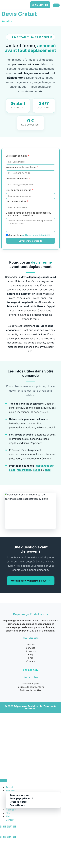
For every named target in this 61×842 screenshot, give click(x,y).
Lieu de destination (16, 201)
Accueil (5, 21)
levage (36, 469)
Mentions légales (31, 683)
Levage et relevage (19, 801)
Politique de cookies (30, 690)
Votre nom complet (16, 156)
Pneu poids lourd (18, 805)
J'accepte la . (29, 235)
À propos (30, 651)
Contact (30, 661)
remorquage (24, 469)
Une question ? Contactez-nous (29, 580)
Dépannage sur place (20, 794)
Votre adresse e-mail (17, 178)
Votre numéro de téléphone (21, 167)
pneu (48, 469)
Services (30, 647)
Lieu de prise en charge (19, 190)
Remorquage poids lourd (21, 798)
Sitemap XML (30, 669)
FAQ (30, 658)
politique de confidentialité (36, 235)
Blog (30, 654)
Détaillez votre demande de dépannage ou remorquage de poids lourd (28, 214)
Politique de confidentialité (30, 687)
